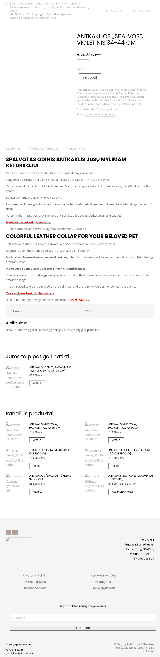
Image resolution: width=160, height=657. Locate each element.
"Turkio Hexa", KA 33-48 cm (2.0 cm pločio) (51, 451)
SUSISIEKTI (79, 229)
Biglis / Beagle (100, 89)
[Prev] (103, 11)
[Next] (152, 11)
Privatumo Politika (35, 575)
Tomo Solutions (148, 649)
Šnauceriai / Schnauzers (101, 104)
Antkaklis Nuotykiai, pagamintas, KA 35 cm (44, 425)
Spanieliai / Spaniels (129, 104)
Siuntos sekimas (35, 588)
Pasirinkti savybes (122, 491)
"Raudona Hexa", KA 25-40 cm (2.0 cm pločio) (129, 451)
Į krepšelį (90, 77)
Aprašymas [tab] (13, 148)
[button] (58, 3)
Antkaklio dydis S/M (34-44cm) (100, 115)
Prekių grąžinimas (103, 588)
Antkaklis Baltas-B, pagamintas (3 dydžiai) (131, 477)
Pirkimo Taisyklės (35, 582)
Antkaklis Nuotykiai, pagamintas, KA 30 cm (123, 425)
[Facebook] (8, 532)
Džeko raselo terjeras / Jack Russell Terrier (102, 93)
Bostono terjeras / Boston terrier (128, 89)
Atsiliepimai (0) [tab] (75, 148)
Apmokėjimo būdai (103, 575)
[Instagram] (15, 532)
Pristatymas (103, 582)
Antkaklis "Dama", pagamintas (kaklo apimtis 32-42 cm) (50, 369)
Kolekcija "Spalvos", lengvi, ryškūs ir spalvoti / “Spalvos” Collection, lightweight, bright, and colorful (110, 96)
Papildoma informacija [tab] (43, 148)
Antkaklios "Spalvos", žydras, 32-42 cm (50, 477)
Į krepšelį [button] (37, 383)
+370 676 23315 (14, 649)
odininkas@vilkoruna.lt (19, 653)
